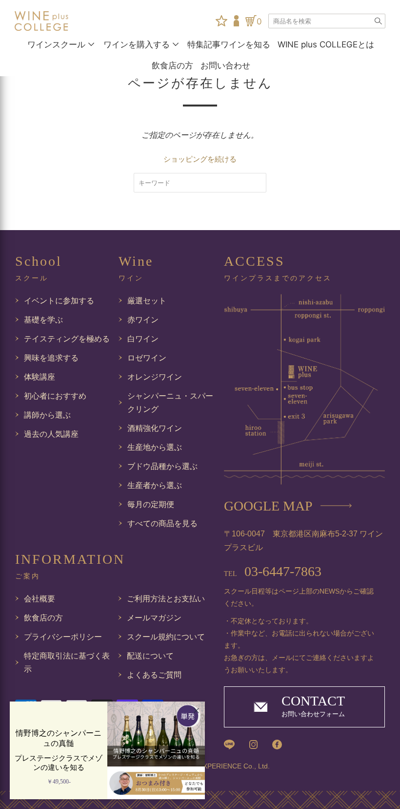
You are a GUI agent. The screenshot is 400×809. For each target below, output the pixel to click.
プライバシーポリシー (63, 637)
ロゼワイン (146, 358)
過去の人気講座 (51, 434)
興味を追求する (51, 358)
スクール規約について (166, 637)
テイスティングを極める (67, 339)
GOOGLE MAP (268, 505)
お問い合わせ (225, 65)
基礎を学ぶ (43, 320)
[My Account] (236, 20)
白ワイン (143, 339)
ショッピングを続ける (200, 159)
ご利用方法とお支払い (166, 599)
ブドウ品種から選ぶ (162, 466)
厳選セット (146, 301)
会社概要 (39, 599)
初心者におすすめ (55, 396)
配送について (150, 656)
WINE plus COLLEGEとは (326, 44)
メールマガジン (154, 618)
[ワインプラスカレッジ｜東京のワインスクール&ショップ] (41, 21)
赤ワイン (143, 320)
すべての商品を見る (162, 523)
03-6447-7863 (272, 571)
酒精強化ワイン (154, 428)
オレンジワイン (154, 377)
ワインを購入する (136, 44)
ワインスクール (56, 44)
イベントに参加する (59, 301)
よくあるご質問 (154, 675)
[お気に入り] (221, 20)
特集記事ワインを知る (228, 44)
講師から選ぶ (47, 415)
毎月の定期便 (150, 504)
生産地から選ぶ (154, 447)
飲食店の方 (172, 65)
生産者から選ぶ (154, 485)
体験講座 (39, 377)
